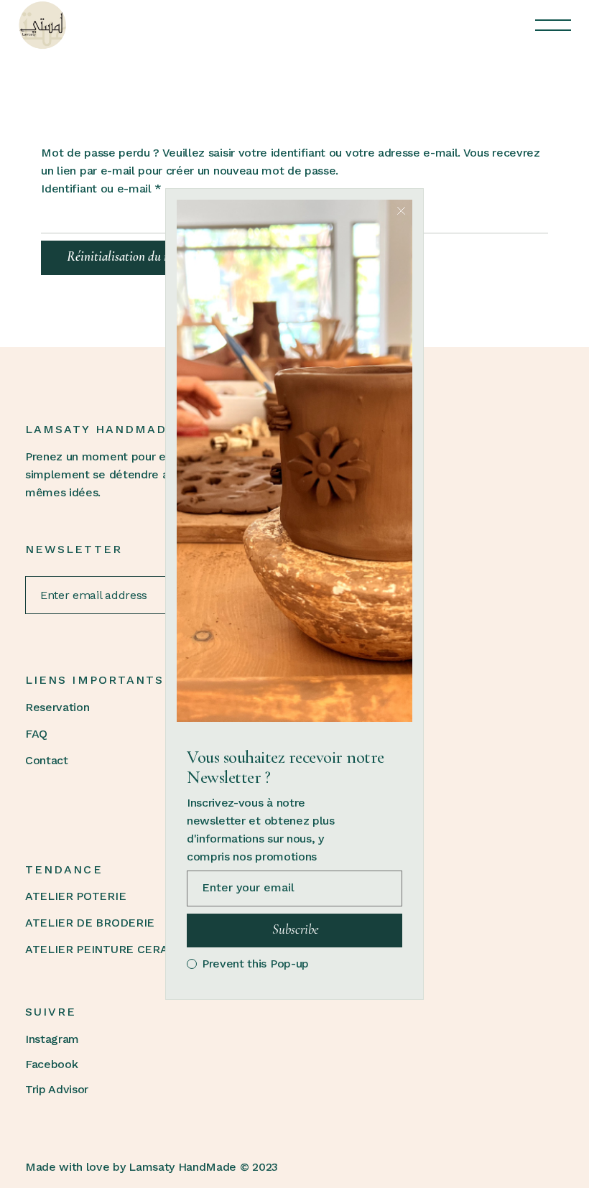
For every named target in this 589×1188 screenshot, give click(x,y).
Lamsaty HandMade (182, 1167)
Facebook (51, 1064)
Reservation (57, 707)
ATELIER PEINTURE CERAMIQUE (115, 949)
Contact (46, 760)
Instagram (52, 1039)
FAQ (36, 734)
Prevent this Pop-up (255, 964)
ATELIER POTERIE (75, 896)
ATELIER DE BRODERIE (89, 922)
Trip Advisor (56, 1089)
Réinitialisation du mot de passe (146, 256)
